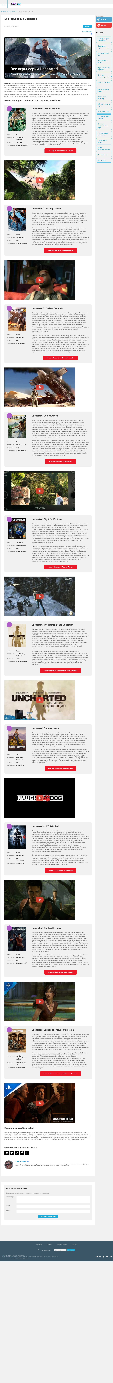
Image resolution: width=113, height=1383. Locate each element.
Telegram (100, 1257)
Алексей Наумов (87, 31)
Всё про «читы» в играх (104, 105)
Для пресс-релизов (62, 1244)
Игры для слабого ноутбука (104, 69)
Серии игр (87, 26)
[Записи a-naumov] (8, 1164)
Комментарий (10, 1197)
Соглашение (39, 1244)
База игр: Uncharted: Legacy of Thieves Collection (61, 1074)
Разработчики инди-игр (102, 98)
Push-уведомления (46, 1250)
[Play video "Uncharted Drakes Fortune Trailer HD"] (39, 180)
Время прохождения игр (104, 148)
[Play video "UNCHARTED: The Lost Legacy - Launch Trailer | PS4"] (39, 1001)
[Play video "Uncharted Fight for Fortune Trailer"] (39, 596)
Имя (8, 1205)
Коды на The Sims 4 (104, 83)
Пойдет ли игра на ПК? (103, 61)
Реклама (49, 1244)
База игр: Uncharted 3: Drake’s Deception (60, 358)
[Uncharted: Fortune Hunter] (17, 750)
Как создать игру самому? (103, 117)
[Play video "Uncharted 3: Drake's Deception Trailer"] (39, 387)
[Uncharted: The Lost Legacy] (17, 950)
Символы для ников (102, 141)
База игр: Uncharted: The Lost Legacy (60, 972)
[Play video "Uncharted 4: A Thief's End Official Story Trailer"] (39, 900)
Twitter (107, 1257)
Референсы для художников (103, 134)
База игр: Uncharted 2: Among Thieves (60, 251)
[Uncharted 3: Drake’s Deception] (17, 330)
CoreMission (15, 4)
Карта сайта (102, 160)
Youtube (111, 1257)
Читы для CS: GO (103, 111)
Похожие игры (103, 155)
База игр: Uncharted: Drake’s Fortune (60, 151)
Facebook (104, 1257)
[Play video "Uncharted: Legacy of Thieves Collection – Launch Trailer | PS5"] (39, 1103)
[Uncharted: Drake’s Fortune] (17, 131)
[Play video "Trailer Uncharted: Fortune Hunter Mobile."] (39, 798)
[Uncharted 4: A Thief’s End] (17, 848)
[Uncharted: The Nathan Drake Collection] (17, 647)
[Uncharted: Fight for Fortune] (17, 538)
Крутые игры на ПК (103, 54)
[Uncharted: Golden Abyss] (17, 438)
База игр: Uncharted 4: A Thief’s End (60, 870)
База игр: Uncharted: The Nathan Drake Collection (60, 670)
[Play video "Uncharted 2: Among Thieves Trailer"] (39, 280)
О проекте (75, 1244)
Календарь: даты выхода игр (103, 39)
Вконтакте (97, 1257)
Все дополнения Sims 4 (103, 90)
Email (8, 1210)
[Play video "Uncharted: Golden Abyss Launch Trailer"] (39, 491)
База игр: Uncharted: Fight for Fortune (60, 567)
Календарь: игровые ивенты (103, 47)
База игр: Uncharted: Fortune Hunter (60, 768)
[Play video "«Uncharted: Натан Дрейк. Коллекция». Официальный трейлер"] (39, 700)
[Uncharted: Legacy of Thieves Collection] (17, 1052)
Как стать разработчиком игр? (103, 126)
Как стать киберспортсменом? (105, 76)
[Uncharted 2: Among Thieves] (17, 231)
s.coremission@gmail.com (23, 1258)
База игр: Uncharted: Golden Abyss (60, 461)
